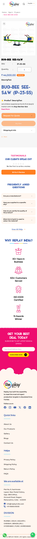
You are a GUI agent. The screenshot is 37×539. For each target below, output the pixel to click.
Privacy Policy (9, 460)
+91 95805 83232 (13, 506)
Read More (5, 109)
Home (4, 12)
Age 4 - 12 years (14, 12)
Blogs (6, 438)
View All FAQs (17, 229)
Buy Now (19, 123)
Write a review (18, 172)
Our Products (9, 429)
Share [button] (5, 137)
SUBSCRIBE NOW (16, 355)
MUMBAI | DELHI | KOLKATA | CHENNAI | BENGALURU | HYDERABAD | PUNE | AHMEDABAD (17, 523)
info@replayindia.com (15, 504)
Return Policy (9, 469)
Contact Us (8, 443)
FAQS (6, 474)
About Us (8, 424)
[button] (4, 4)
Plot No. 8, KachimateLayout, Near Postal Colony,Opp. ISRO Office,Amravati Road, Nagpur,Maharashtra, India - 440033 (15, 495)
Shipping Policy (10, 464)
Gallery (7, 434)
